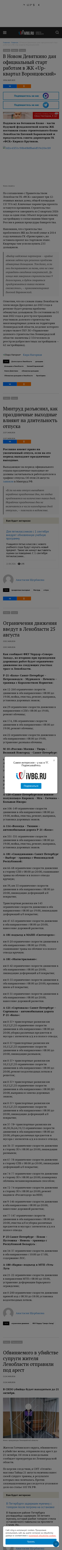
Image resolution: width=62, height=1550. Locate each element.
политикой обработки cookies (42, 1535)
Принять (31, 1541)
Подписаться (31, 785)
